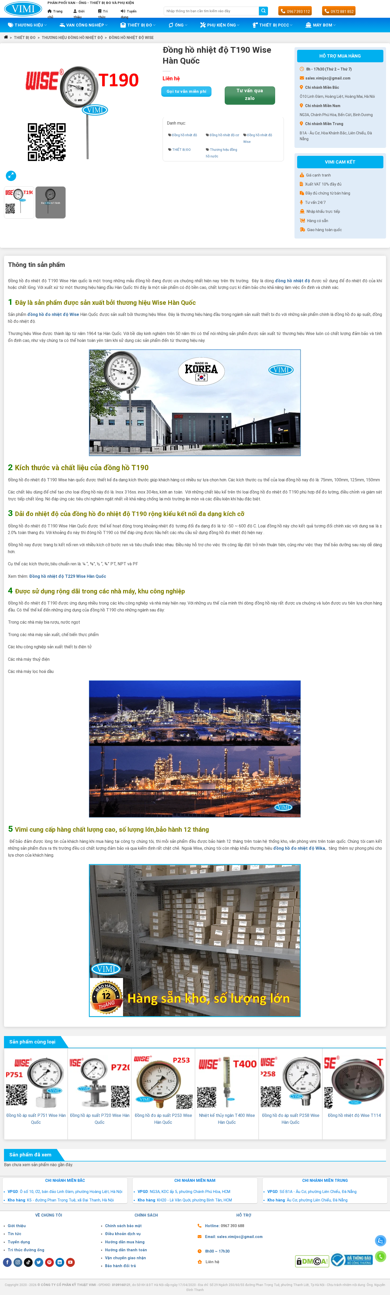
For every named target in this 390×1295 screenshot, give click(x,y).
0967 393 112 (298, 12)
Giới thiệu (17, 1226)
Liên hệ (212, 1262)
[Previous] (14, 114)
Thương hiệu (29, 25)
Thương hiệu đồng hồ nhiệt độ (72, 38)
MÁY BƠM (322, 25)
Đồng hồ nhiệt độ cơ (224, 135)
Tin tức (14, 1234)
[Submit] (263, 11)
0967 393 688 (232, 1226)
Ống (179, 25)
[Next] (150, 114)
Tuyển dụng (19, 1242)
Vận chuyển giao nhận (125, 1258)
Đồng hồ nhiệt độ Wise (131, 38)
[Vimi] (23, 8)
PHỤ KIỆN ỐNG (221, 25)
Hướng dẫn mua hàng (125, 1242)
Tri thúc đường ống (26, 1250)
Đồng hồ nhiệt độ (184, 135)
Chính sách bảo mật (123, 1226)
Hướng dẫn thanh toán (126, 1250)
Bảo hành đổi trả (120, 1266)
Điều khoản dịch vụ (123, 1234)
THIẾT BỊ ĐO (139, 25)
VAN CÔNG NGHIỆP (85, 25)
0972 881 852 (342, 12)
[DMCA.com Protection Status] (312, 1260)
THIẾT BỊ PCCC (274, 25)
